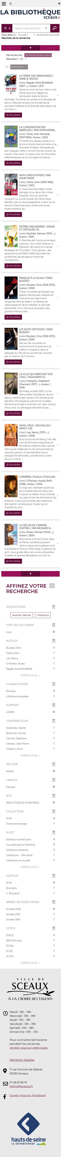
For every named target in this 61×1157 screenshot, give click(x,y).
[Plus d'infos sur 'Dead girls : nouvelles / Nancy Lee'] (11, 435)
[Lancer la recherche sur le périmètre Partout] (55, 28)
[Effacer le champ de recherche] (46, 28)
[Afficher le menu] (4, 3)
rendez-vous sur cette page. (29, 1047)
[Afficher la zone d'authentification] (11, 3)
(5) (29, 755)
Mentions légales (22, 1060)
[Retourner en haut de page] (52, 585)
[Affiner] (30, 48)
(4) (29, 675)
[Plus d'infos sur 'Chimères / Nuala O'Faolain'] (11, 486)
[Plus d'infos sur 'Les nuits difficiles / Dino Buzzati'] (11, 339)
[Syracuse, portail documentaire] (30, 14)
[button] (59, 3)
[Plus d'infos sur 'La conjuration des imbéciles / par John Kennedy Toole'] (11, 136)
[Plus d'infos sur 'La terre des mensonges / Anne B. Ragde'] (11, 85)
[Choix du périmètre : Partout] (7, 28)
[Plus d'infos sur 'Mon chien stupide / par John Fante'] (11, 184)
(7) (29, 867)
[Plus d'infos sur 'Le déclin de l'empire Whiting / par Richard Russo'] (11, 534)
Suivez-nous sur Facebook (28, 1095)
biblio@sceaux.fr (21, 1086)
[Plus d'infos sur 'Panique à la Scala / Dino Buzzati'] (11, 287)
